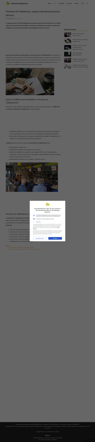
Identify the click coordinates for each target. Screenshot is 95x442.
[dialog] (47, 221)
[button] (47, 222)
